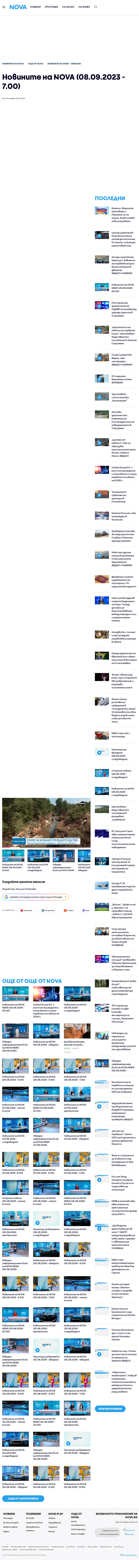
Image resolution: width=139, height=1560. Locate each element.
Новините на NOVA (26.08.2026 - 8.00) (13, 1296)
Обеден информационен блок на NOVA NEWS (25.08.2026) (15, 1361)
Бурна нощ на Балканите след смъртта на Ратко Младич (123, 1313)
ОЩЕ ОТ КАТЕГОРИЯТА (23, 1498)
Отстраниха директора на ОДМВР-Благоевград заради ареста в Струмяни (124, 309)
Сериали (52, 1527)
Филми (51, 1531)
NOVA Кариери (78, 1529)
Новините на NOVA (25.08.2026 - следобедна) (75, 1328)
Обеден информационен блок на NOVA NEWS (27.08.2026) (46, 1140)
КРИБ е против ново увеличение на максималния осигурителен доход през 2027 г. (124, 1207)
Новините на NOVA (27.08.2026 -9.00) (13, 1171)
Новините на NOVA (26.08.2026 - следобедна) (75, 1232)
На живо (84, 6)
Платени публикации (46, 1549)
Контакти (81, 1547)
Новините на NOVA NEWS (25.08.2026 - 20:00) (13, 1328)
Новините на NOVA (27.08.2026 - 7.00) (75, 1171)
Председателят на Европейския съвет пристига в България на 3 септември (124, 658)
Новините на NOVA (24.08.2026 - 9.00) (44, 1485)
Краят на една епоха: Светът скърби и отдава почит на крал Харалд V (122, 1290)
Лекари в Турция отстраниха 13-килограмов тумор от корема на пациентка (123, 865)
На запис (68, 6)
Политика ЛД (118, 1547)
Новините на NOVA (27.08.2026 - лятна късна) (13, 1107)
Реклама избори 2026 (18, 1547)
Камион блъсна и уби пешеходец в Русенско (124, 516)
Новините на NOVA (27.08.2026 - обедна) (76, 1137)
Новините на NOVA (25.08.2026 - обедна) (76, 1358)
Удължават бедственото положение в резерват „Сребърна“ (120, 813)
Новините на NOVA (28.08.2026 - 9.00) (13, 1078)
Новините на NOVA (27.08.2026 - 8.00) (44, 1171)
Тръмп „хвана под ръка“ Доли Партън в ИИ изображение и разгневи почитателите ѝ (124, 681)
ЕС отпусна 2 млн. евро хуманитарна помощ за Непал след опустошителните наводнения (123, 839)
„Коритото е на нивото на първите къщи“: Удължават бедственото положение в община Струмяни (124, 335)
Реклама (5, 1547)
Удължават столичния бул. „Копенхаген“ (121, 397)
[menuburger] (4, 6)
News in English (78, 1534)
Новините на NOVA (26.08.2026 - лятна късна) (44, 1201)
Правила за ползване (9, 1549)
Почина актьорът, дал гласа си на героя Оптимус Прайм (123, 1335)
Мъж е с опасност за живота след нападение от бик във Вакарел (123, 1160)
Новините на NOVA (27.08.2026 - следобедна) (13, 1139)
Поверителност (106, 1547)
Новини (35, 6)
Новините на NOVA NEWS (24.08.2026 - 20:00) (44, 1421)
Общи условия (92, 1547)
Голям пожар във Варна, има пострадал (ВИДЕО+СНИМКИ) (122, 359)
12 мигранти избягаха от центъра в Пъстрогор (119, 497)
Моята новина (10, 1527)
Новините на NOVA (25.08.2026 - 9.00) (13, 1392)
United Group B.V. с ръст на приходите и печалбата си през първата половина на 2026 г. (46, 1010)
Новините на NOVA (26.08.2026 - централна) (13, 1232)
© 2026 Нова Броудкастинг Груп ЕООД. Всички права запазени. (24, 1555)
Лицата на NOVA (34, 1522)
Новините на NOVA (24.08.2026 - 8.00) (75, 1485)
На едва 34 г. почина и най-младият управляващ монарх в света (124, 637)
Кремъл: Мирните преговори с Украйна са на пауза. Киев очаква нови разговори (123, 214)
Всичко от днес (11, 1522)
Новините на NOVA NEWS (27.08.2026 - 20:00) (44, 1107)
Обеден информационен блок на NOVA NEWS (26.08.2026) (15, 1264)
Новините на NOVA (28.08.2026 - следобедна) (75, 1007)
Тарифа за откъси (57, 1547)
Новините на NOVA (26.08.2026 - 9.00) (75, 1262)
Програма (51, 6)
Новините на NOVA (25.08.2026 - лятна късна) (75, 1297)
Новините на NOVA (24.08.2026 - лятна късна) (13, 1421)
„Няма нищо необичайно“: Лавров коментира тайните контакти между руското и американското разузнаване (124, 1382)
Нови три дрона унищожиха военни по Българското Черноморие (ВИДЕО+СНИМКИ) (123, 559)
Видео (6, 1531)
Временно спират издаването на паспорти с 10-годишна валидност (124, 581)
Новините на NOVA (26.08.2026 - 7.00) (44, 1296)
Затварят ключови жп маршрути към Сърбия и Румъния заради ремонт (123, 536)
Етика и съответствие (28, 1549)
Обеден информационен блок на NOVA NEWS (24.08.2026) (46, 1454)
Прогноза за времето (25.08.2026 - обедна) (46, 1358)
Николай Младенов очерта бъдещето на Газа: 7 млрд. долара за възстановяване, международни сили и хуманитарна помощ (124, 609)
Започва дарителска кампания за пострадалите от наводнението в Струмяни (123, 420)
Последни (8, 1518)
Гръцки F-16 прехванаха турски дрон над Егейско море (124, 888)
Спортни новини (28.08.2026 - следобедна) (121, 773)
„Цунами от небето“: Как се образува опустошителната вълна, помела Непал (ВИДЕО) (124, 447)
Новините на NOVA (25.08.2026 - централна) (44, 1328)
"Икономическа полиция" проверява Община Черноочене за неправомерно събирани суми (124, 963)
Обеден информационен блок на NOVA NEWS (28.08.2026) (15, 1046)
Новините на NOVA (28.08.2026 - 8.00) (44, 1078)
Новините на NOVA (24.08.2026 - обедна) (14, 1485)
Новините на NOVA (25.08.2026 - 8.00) (44, 1392)
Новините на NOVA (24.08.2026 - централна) (75, 1421)
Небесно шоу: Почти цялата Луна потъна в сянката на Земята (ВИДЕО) (124, 1356)
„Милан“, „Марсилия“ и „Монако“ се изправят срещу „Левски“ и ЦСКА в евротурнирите (124, 911)
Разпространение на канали (38, 1547)
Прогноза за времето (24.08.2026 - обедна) (77, 1451)
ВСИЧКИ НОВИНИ (110, 1408)
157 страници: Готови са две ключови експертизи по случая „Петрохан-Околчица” (123, 1013)
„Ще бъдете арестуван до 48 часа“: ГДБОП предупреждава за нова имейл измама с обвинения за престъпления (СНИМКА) (123, 1236)
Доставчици (70, 1547)
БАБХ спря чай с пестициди (121, 735)
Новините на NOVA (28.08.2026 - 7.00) (75, 1078)
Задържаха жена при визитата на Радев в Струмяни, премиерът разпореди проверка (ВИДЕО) (123, 1111)
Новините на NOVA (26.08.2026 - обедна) (46, 1262)
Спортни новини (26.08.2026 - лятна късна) (13, 1201)
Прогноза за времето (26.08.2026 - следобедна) (46, 1232)
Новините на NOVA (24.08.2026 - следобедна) (13, 1453)
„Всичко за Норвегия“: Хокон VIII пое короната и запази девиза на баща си (124, 1137)
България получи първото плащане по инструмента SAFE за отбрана (123, 1087)
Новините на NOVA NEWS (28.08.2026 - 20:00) (13, 1007)
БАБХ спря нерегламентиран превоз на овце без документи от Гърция (123, 1266)
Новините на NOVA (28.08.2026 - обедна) (46, 1043)
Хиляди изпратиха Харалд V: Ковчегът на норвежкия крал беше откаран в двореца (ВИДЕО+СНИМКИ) (123, 265)
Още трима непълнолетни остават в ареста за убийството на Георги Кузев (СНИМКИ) (123, 937)
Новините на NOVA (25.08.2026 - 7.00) (75, 1392)
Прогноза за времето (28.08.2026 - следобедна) (119, 754)
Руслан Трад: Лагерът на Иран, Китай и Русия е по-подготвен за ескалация (123, 1183)
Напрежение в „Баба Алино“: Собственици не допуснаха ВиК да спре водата (124, 987)
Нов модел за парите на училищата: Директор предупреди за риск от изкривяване (124, 1041)
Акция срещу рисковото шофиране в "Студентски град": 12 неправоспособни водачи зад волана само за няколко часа (124, 710)
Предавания (54, 1522)
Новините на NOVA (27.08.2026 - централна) (75, 1107)
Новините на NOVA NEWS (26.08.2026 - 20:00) (75, 1201)
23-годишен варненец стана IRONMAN (122, 379)
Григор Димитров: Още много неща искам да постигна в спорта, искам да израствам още (123, 239)
